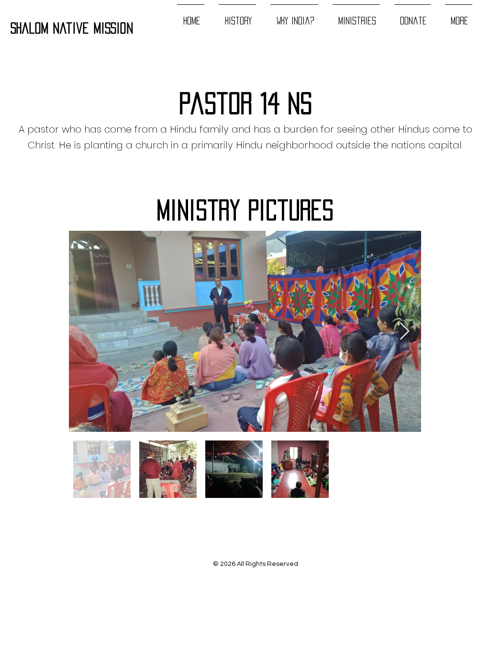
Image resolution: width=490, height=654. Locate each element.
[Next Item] (404, 331)
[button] (356, 16)
